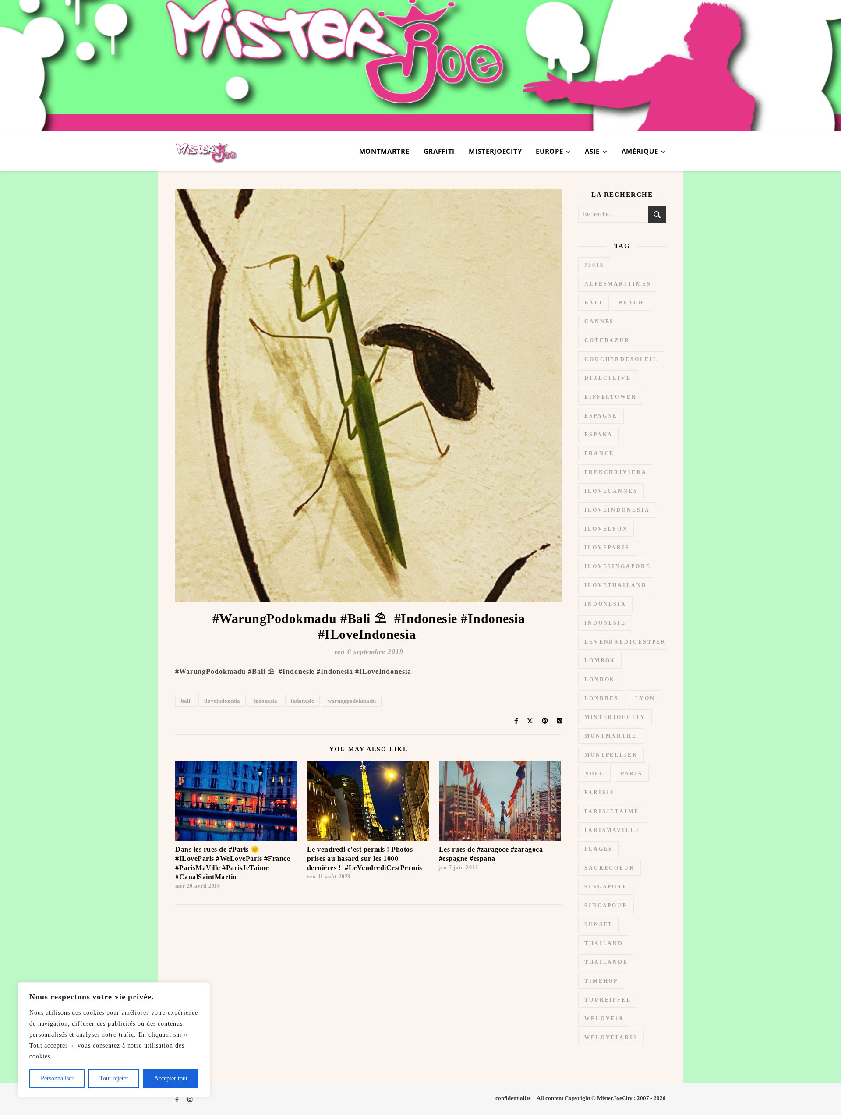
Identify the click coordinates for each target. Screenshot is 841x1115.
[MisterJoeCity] (420, 65)
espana (598, 435)
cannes (599, 322)
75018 (594, 265)
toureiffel (607, 1000)
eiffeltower (610, 397)
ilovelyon (606, 529)
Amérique (640, 151)
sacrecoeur (609, 868)
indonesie (302, 700)
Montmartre (384, 151)
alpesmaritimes (617, 284)
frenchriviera (615, 472)
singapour (606, 906)
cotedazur (607, 340)
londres (601, 698)
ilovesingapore (617, 566)
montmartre (610, 736)
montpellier (611, 755)
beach (631, 303)
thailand (603, 943)
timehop (601, 981)
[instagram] (189, 1099)
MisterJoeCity (495, 151)
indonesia (265, 700)
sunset (598, 924)
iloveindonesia (222, 700)
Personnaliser (57, 1078)
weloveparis (611, 1037)
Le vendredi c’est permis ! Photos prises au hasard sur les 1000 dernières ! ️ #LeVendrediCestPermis (364, 858)
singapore (605, 887)
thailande (606, 962)
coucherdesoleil (621, 359)
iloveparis (607, 548)
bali (186, 700)
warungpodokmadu (352, 700)
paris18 (599, 792)
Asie (592, 151)
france (599, 453)
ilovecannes (611, 491)
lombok (599, 661)
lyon (645, 698)
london (599, 679)
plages (598, 849)
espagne (601, 416)
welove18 (603, 1019)
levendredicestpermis (632, 642)
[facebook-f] (177, 1099)
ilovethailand (615, 585)
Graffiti (439, 151)
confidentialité (513, 1098)
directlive (607, 378)
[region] (114, 1039)
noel (594, 774)
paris (632, 774)
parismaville (612, 830)
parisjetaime (611, 811)
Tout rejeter (113, 1078)
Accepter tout (170, 1078)
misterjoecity (615, 717)
